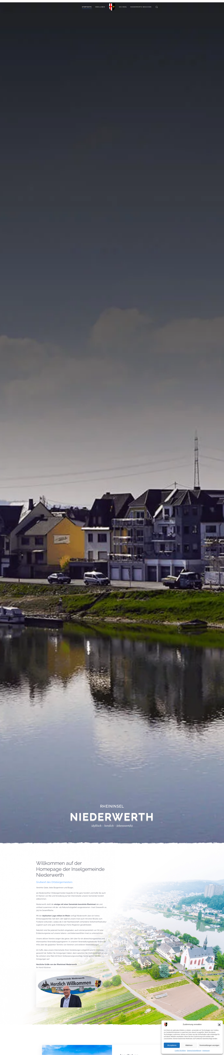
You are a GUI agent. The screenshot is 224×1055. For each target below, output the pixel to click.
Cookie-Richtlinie (180, 1050)
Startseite (87, 7)
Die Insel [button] (123, 7)
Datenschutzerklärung (194, 1050)
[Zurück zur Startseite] (112, 7)
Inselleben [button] (100, 7)
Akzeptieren (171, 1045)
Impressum (206, 1050)
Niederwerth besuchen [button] (140, 7)
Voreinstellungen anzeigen (209, 1045)
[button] (219, 1024)
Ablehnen (188, 1045)
